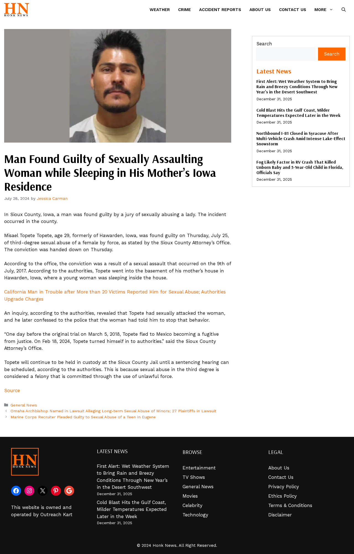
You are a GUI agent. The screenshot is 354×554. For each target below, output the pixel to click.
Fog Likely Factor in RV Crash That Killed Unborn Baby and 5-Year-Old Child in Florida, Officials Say (299, 167)
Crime (184, 9)
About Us (260, 9)
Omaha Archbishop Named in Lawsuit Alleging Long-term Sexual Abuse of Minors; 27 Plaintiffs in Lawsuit (113, 411)
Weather (160, 9)
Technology (195, 515)
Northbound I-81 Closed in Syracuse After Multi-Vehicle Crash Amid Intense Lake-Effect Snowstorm (300, 138)
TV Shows (194, 477)
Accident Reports (220, 9)
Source (12, 390)
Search (264, 43)
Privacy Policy (283, 486)
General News (24, 405)
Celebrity (192, 505)
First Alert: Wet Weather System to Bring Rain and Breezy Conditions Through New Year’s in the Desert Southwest (296, 86)
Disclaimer (280, 515)
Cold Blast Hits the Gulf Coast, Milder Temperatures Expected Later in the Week (298, 112)
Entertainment (199, 468)
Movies (190, 496)
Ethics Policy (282, 496)
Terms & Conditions (290, 505)
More (320, 9)
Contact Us (292, 9)
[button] (343, 10)
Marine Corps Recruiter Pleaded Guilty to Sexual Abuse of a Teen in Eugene (83, 417)
